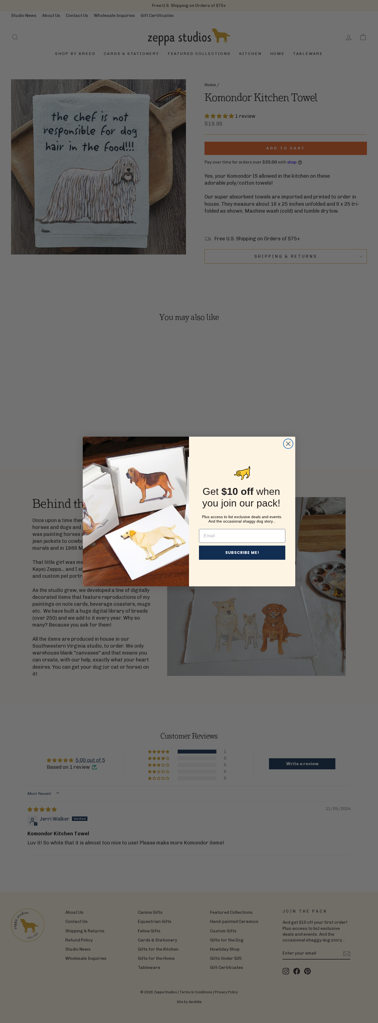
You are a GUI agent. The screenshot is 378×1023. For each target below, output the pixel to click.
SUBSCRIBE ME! (242, 552)
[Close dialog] (288, 444)
